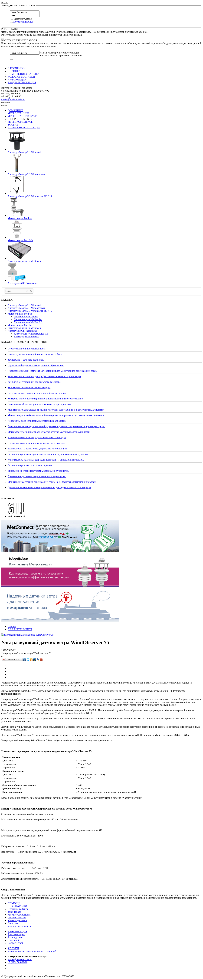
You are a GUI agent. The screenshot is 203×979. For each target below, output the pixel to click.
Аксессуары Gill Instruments (22, 330)
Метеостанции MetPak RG (28, 322)
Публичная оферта (18, 909)
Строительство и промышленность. (27, 348)
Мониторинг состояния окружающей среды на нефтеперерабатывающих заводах (52, 482)
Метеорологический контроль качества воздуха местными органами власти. (49, 432)
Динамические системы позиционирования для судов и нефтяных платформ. (49, 487)
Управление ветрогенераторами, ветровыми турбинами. (38, 470)
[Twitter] (28, 660)
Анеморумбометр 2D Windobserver (26, 308)
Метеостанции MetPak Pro (28, 319)
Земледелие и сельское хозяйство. (26, 359)
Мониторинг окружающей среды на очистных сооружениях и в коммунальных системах (56, 409)
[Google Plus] (41, 660)
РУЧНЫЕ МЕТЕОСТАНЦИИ (24, 127)
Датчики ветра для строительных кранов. (30, 465)
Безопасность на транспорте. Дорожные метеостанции (37, 448)
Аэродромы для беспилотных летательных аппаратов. (37, 420)
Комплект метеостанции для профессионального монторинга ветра (44, 376)
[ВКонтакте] (24, 660)
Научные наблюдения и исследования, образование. (36, 365)
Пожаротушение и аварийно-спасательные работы (35, 354)
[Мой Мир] (34, 660)
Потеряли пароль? (23, 21)
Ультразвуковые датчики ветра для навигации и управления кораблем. (46, 459)
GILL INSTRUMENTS (20, 629)
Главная (12, 626)
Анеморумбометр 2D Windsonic (25, 305)
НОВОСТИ (14, 71)
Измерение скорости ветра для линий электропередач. (37, 437)
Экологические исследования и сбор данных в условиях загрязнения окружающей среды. (56, 426)
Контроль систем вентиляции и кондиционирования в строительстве (45, 398)
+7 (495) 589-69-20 (17, 962)
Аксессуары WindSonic (26, 336)
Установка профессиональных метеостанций (32, 951)
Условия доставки (17, 920)
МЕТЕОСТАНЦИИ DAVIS (22, 116)
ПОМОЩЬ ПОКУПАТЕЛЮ (23, 74)
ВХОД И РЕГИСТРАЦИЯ (22, 82)
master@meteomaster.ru (13, 99)
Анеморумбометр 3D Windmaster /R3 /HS (30, 310)
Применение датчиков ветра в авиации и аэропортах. (37, 476)
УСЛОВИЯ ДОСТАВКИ (21, 76)
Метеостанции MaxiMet (20, 325)
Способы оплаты (17, 917)
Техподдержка (15, 937)
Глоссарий (13, 940)
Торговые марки (16, 934)
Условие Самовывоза (19, 914)
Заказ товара (14, 911)
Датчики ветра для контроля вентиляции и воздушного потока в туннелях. (48, 454)
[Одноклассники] (31, 660)
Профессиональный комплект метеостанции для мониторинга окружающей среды (52, 370)
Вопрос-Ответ (15, 943)
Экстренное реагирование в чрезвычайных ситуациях (37, 393)
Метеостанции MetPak (20, 313)
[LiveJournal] (38, 660)
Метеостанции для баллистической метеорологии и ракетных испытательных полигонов (56, 415)
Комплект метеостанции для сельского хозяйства (34, 382)
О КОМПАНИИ (17, 68)
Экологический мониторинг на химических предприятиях (39, 404)
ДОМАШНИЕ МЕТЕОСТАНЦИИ (18, 112)
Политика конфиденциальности (19, 924)
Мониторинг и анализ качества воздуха (29, 387)
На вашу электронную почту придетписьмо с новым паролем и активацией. (61, 54)
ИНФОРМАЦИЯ (17, 79)
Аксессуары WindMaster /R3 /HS (31, 333)
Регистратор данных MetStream (24, 328)
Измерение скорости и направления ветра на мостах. (36, 443)
